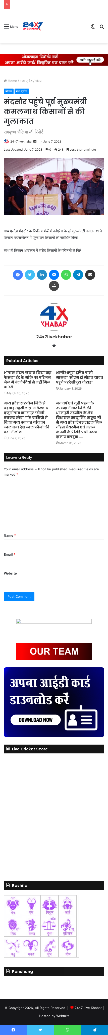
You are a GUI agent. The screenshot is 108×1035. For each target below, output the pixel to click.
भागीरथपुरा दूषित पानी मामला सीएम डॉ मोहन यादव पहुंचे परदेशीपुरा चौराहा (79, 377)
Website (10, 573)
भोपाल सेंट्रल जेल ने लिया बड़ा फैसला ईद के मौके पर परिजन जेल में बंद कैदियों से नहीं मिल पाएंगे (27, 380)
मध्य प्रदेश (26, 81)
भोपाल (38, 81)
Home (12, 81)
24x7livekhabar (21, 141)
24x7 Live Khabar (88, 1008)
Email (9, 554)
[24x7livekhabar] (32, 26)
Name (10, 535)
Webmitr (62, 1016)
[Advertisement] (65, 27)
